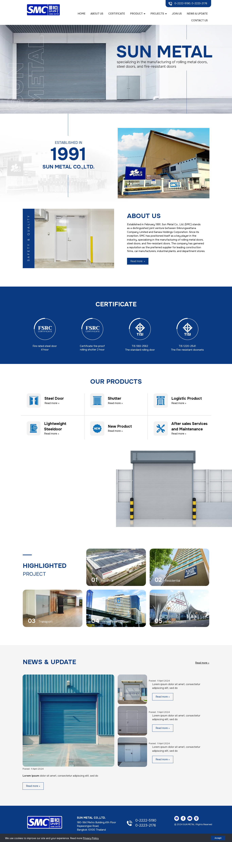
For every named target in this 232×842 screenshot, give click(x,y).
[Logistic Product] (161, 400)
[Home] (44, 822)
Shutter (114, 398)
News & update (197, 13)
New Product (120, 426)
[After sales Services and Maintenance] (161, 428)
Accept (218, 838)
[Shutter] (97, 400)
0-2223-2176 (145, 825)
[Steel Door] (34, 400)
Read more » (51, 403)
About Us (97, 13)
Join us (177, 13)
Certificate (116, 13)
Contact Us (199, 20)
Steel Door (54, 398)
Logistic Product (186, 398)
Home (81, 13)
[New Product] (97, 428)
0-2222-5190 (145, 820)
